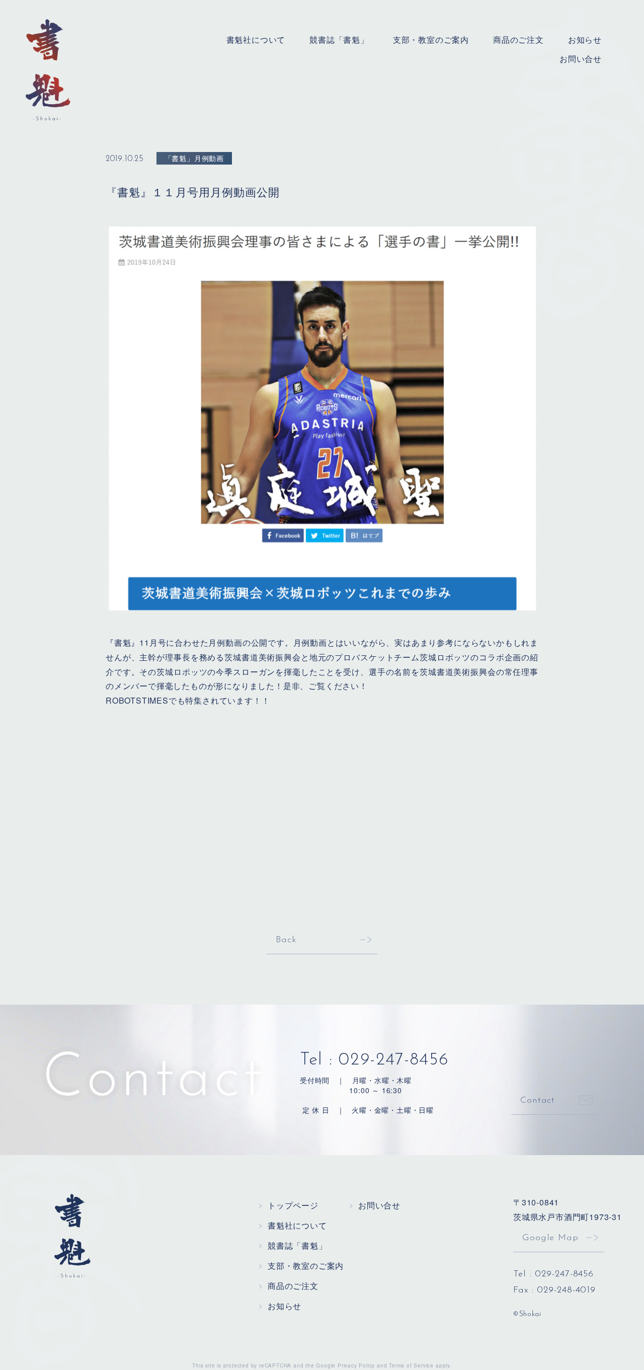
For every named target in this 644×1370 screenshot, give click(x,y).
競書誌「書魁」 (339, 39)
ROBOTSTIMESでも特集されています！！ (188, 700)
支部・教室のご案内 (431, 39)
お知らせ (585, 39)
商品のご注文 (518, 39)
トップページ (293, 1205)
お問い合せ (580, 58)
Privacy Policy (356, 1365)
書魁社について (256, 39)
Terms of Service (411, 1365)
